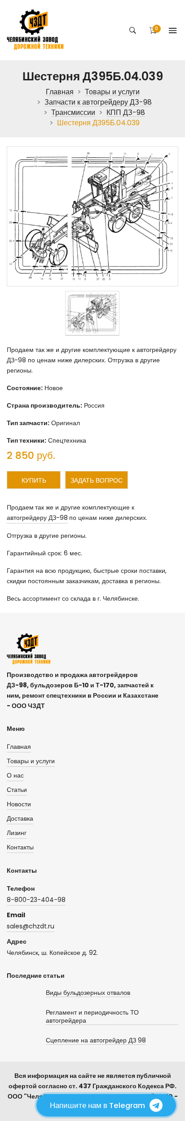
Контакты (20, 847)
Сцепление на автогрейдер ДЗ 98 (96, 1040)
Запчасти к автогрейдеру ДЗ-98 (98, 102)
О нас (15, 775)
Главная (60, 92)
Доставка (20, 818)
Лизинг (16, 832)
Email (16, 914)
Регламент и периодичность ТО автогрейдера (92, 1016)
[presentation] (92, 313)
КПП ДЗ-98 (125, 113)
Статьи (17, 789)
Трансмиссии (73, 113)
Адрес (16, 941)
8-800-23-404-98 (36, 899)
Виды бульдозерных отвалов (88, 993)
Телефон (21, 888)
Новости (19, 804)
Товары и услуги (112, 92)
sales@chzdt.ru (30, 926)
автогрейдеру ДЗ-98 (37, 517)
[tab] (92, 313)
